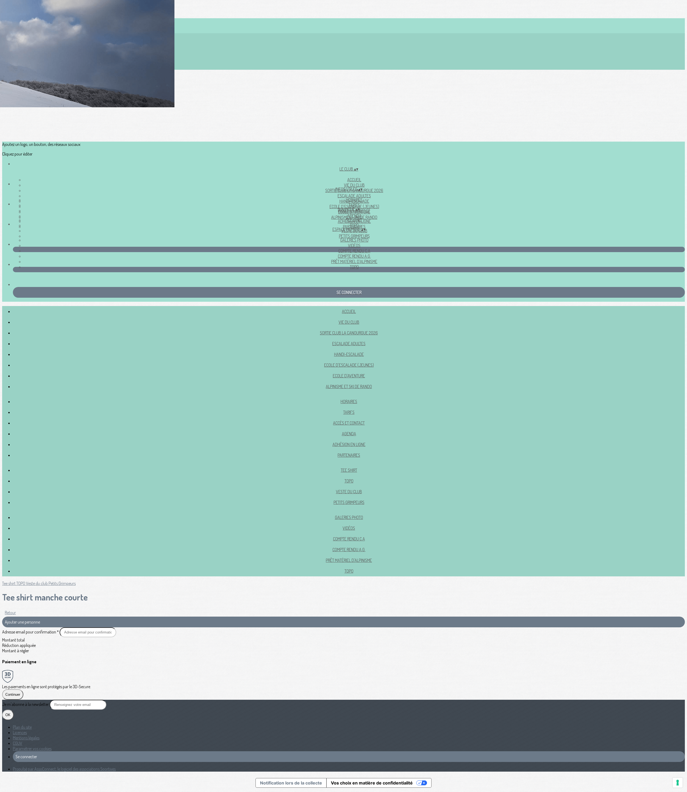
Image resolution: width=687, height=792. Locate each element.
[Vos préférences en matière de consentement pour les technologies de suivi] (678, 783)
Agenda (354, 216)
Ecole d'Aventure (349, 375)
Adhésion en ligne (349, 444)
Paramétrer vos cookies (32, 748)
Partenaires (349, 455)
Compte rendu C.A (354, 250)
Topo (354, 267)
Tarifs (354, 205)
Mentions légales (26, 738)
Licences (20, 732)
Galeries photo (354, 240)
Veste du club (349, 491)
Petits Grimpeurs (354, 236)
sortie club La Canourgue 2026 (349, 333)
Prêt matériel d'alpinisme (354, 261)
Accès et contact (349, 423)
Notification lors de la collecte (291, 783)
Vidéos (354, 245)
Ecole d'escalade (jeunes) (349, 365)
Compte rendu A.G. (354, 256)
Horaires (354, 199)
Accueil (354, 179)
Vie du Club (354, 185)
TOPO (354, 225)
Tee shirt (354, 220)
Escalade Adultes (354, 195)
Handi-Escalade (349, 354)
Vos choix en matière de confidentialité (372, 783)
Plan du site (22, 727)
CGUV (17, 743)
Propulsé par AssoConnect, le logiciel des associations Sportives (64, 769)
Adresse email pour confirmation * (31, 632)
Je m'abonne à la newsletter (26, 704)
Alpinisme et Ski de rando (349, 386)
